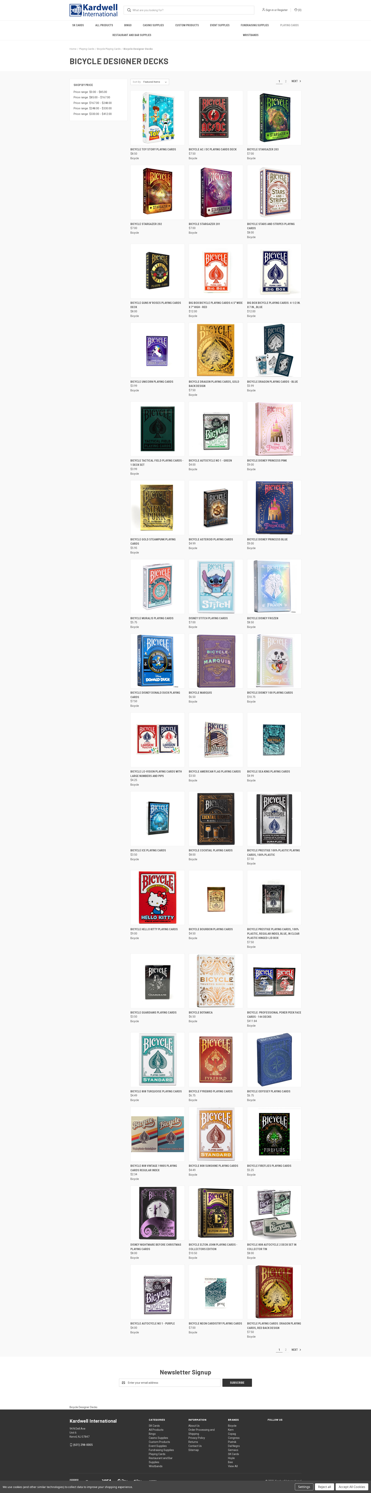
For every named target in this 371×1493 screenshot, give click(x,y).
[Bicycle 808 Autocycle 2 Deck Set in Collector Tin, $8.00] (274, 1213)
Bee (230, 1462)
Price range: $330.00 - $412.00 (93, 114)
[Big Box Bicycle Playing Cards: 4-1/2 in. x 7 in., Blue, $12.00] (274, 271)
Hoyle (231, 1458)
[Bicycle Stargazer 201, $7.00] (216, 192)
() (299, 10)
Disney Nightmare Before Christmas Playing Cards (155, 1247)
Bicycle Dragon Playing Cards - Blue (272, 381)
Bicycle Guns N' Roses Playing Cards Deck (155, 305)
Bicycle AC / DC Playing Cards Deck (213, 149)
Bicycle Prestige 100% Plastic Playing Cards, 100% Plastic (273, 853)
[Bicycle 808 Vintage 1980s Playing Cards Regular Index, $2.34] (157, 1134)
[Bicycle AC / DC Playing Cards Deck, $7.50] (216, 118)
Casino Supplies (153, 25)
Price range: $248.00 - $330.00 (93, 108)
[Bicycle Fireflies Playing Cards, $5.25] (274, 1134)
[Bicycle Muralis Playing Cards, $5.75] (157, 586)
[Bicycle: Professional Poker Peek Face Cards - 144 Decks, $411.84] (274, 981)
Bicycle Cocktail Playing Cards (211, 850)
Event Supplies (220, 25)
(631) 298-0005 (83, 1445)
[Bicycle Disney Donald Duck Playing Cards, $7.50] (157, 661)
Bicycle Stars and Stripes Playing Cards (271, 226)
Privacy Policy (196, 1437)
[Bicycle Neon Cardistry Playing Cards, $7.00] (216, 1292)
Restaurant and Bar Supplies (131, 35)
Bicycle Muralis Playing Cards (152, 618)
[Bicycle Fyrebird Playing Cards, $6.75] (216, 1059)
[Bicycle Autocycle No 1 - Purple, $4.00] (157, 1292)
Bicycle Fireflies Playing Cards (269, 1166)
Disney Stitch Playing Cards (208, 618)
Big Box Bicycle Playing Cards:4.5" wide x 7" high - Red (216, 305)
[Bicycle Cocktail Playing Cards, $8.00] (216, 818)
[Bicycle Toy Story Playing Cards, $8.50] (157, 118)
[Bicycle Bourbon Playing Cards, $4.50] (216, 897)
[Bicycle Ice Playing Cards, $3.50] (157, 818)
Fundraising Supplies (255, 25)
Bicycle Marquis (200, 692)
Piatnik (232, 1441)
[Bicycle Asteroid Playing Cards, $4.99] (216, 507)
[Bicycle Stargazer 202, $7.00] (157, 192)
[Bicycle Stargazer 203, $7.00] (274, 118)
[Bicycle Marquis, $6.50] (216, 661)
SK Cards (78, 25)
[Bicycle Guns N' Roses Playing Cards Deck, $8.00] (157, 271)
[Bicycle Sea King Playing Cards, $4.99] (274, 740)
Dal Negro (234, 1446)
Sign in (270, 10)
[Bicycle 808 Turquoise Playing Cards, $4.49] (157, 1059)
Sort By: (137, 81)
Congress (234, 1437)
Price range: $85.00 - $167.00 (92, 97)
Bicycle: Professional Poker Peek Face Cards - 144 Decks (274, 1015)
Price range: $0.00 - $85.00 (90, 92)
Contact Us (195, 1446)
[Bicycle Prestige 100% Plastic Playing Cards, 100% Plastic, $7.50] (274, 818)
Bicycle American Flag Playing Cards (215, 771)
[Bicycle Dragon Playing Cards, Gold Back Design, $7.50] (216, 350)
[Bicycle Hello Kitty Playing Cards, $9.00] (157, 897)
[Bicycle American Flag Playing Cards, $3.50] (216, 740)
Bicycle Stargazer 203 (263, 149)
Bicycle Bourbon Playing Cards (211, 929)
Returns (193, 1441)
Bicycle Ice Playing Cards (148, 850)
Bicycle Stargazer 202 (146, 224)
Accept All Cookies (352, 1487)
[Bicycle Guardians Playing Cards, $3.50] (157, 981)
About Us (194, 1425)
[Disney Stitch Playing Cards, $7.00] (216, 586)
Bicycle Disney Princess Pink (267, 460)
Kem (231, 1429)
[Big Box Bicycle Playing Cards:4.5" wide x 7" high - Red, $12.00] (216, 271)
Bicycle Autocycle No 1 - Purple (152, 1323)
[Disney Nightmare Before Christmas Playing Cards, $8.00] (157, 1213)
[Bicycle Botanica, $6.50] (216, 981)
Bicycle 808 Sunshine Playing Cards (213, 1166)
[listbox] (156, 82)
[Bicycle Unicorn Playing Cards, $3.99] (157, 350)
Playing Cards (289, 25)
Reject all (324, 1487)
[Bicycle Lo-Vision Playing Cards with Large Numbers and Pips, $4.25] (157, 740)
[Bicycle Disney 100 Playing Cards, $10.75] (274, 661)
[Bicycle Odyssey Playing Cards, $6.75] (274, 1059)
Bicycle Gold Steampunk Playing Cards (153, 542)
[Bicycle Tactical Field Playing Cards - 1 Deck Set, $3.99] (157, 429)
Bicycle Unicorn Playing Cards (151, 381)
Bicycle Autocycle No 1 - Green (210, 460)
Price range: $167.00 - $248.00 (93, 103)
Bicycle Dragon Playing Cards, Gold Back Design (214, 384)
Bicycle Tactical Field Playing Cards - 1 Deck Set (156, 463)
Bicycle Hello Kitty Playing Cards (154, 929)
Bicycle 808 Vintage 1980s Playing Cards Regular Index (153, 1168)
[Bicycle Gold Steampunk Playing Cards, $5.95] (157, 507)
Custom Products (187, 25)
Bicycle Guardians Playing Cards (153, 1012)
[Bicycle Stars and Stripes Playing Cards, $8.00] (274, 192)
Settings (304, 1487)
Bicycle (232, 1425)
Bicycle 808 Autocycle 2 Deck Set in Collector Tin (271, 1247)
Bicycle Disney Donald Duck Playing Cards (155, 695)
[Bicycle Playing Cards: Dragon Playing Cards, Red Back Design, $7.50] (274, 1292)
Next (295, 81)
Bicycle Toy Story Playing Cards (153, 149)
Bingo (128, 25)
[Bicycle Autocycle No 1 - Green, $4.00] (216, 429)
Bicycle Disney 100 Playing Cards (270, 692)
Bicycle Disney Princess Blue (267, 539)
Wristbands (251, 35)
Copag (232, 1433)
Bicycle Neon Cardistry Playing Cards (215, 1323)
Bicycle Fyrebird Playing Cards (211, 1091)
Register (282, 10)
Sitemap (193, 1450)
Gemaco (233, 1450)
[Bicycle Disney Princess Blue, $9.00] (274, 507)
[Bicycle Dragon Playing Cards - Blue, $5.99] (274, 350)
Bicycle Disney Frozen (262, 618)
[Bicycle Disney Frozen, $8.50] (274, 586)
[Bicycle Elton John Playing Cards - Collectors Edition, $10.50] (216, 1213)
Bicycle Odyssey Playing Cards (268, 1091)
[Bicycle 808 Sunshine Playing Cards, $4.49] (216, 1134)
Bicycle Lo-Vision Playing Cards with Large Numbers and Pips (156, 774)
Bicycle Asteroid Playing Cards (211, 539)
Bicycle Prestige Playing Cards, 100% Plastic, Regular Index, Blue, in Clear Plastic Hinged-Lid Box (273, 934)
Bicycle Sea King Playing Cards (268, 771)
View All (233, 1466)
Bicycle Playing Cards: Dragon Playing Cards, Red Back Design (274, 1326)
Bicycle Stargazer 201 (204, 224)
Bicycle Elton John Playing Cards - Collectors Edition (213, 1247)
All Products (104, 25)
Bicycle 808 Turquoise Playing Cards (156, 1091)
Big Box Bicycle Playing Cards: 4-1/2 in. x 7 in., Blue (273, 305)
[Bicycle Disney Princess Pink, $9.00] (274, 429)
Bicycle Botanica (201, 1012)
